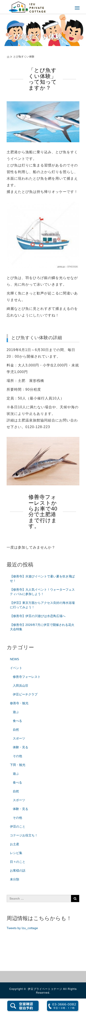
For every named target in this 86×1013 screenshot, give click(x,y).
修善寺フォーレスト (27, 676)
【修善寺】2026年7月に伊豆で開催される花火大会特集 (42, 627)
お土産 (14, 844)
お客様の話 (17, 870)
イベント (16, 668)
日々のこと (17, 861)
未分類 (14, 879)
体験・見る (20, 747)
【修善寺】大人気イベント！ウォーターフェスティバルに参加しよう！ (42, 592)
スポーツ (19, 738)
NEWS (14, 659)
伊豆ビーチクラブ (25, 694)
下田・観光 (17, 765)
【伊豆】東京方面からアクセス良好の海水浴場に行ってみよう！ (42, 605)
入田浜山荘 (20, 685)
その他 (17, 756)
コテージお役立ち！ (24, 835)
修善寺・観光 (19, 703)
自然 (16, 729)
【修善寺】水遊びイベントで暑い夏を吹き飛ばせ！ (42, 578)
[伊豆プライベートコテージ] (27, 6)
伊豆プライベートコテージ (45, 989)
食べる (17, 721)
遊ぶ (16, 712)
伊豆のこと (17, 826)
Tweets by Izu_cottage (22, 928)
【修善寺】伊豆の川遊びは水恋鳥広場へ (37, 616)
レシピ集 (16, 853)
